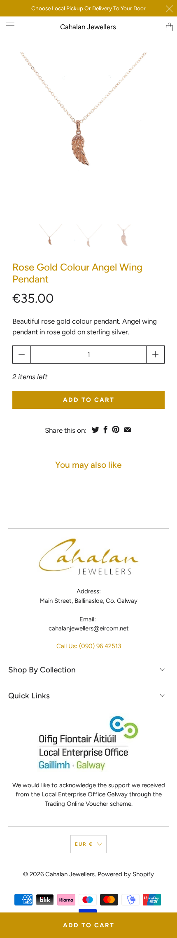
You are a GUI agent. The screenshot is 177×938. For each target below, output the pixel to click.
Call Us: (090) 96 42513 (88, 646)
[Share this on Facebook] (105, 429)
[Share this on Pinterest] (116, 429)
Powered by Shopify (126, 874)
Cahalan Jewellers (88, 27)
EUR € (84, 844)
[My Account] (7, 25)
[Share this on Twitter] (95, 429)
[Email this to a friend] (127, 429)
